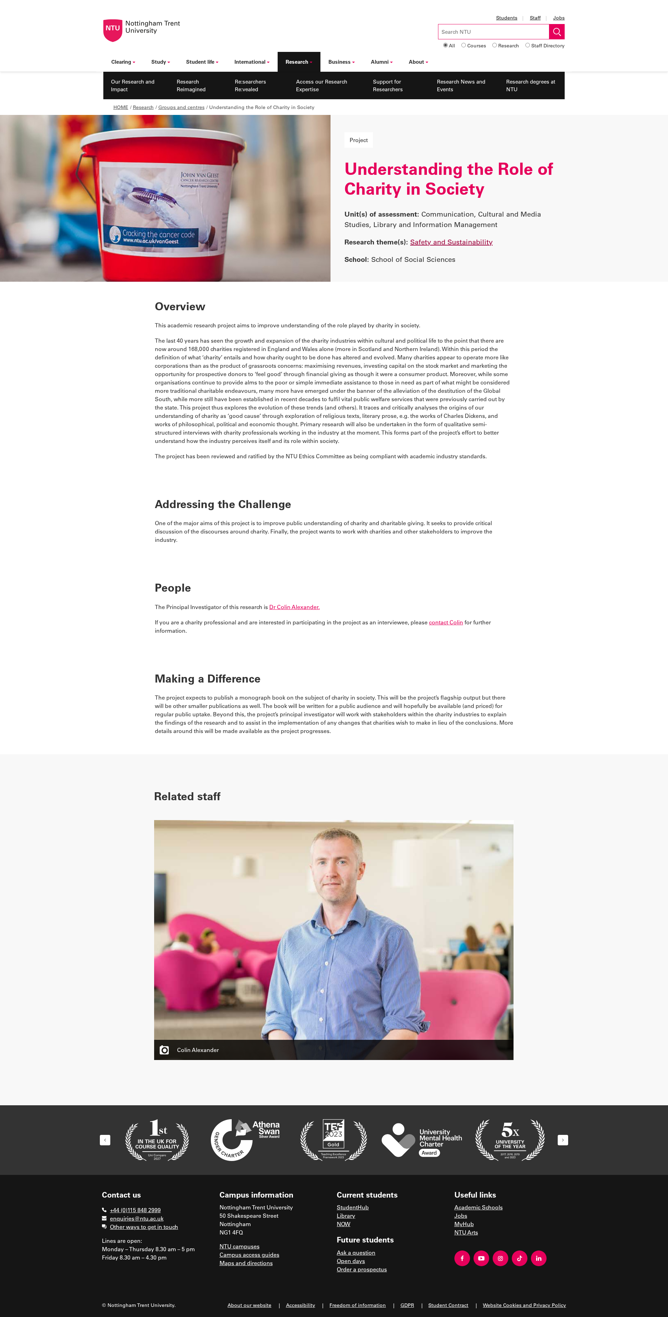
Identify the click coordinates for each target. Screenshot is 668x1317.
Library (346, 1215)
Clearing (121, 61)
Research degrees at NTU (530, 85)
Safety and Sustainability (451, 241)
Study (158, 61)
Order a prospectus (362, 1269)
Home (120, 107)
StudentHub (353, 1207)
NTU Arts (466, 1232)
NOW (343, 1224)
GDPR (407, 1305)
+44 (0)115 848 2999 (135, 1210)
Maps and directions (246, 1263)
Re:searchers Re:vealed (250, 85)
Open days (351, 1260)
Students (506, 17)
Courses (476, 45)
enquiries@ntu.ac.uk (137, 1218)
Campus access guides (249, 1254)
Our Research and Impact (132, 85)
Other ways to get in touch (144, 1226)
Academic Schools (478, 1207)
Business (339, 61)
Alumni (380, 61)
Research (508, 45)
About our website (249, 1305)
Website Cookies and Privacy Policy (524, 1305)
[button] (105, 1140)
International (249, 61)
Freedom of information (357, 1305)
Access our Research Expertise (321, 85)
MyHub (464, 1224)
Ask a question (356, 1252)
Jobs (559, 17)
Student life (200, 61)
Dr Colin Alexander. (294, 606)
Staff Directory (548, 45)
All (452, 45)
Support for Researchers (388, 85)
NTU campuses (240, 1246)
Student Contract (448, 1305)
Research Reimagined (191, 85)
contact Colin (446, 622)
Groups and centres (181, 107)
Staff (535, 17)
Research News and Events (461, 85)
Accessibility (300, 1305)
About (416, 61)
